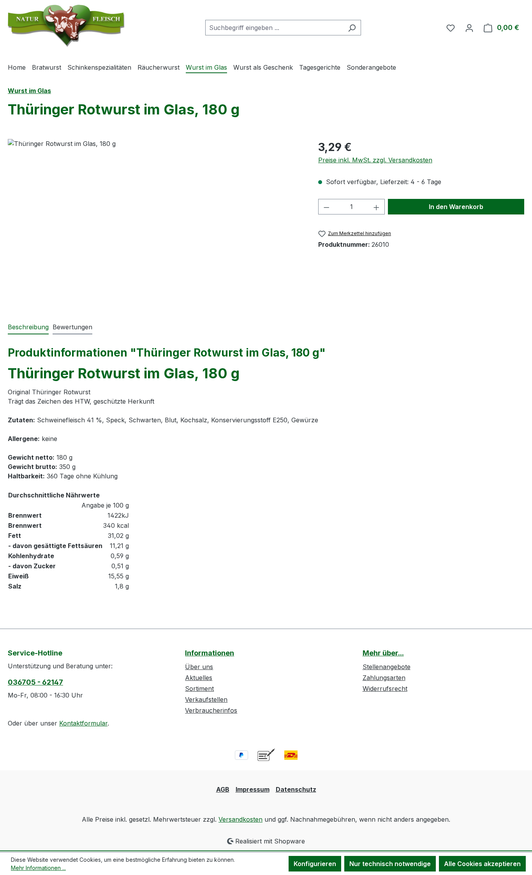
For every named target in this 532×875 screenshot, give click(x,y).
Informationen (209, 653)
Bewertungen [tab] (72, 327)
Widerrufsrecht (385, 688)
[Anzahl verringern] (326, 206)
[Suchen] (352, 27)
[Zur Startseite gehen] (66, 26)
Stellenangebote (386, 667)
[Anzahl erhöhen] (376, 206)
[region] (155, 222)
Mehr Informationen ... (38, 867)
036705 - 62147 (35, 682)
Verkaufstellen (206, 699)
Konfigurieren (315, 864)
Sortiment (199, 688)
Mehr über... (383, 653)
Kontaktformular (83, 723)
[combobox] (274, 27)
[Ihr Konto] (469, 27)
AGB (222, 789)
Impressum (253, 789)
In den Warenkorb (456, 207)
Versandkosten (240, 819)
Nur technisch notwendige (390, 864)
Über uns (199, 667)
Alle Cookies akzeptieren (482, 864)
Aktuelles (198, 678)
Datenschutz (296, 789)
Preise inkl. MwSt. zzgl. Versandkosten (375, 160)
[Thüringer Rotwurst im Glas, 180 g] (155, 222)
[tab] (28, 327)
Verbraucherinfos (211, 710)
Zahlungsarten (384, 678)
